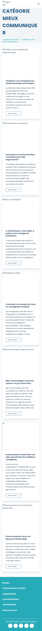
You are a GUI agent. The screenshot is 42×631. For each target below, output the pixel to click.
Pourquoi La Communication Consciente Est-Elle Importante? (20, 157)
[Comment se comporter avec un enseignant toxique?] (20, 285)
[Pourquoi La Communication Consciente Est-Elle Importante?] (20, 135)
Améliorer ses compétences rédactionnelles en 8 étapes (20, 82)
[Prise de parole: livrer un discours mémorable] (20, 517)
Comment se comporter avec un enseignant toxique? (21, 305)
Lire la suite (12, 113)
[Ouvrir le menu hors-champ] (39, 4)
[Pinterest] (26, 626)
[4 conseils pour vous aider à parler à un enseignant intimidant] (20, 212)
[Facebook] (15, 626)
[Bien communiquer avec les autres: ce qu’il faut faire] (20, 362)
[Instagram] (21, 626)
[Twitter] (10, 626)
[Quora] (32, 626)
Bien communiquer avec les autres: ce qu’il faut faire (20, 382)
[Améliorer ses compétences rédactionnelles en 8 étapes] (20, 62)
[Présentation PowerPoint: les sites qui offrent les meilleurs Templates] (20, 435)
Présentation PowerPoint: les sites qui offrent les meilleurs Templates (20, 457)
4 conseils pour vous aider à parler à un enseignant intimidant (20, 233)
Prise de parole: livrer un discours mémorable (18, 537)
